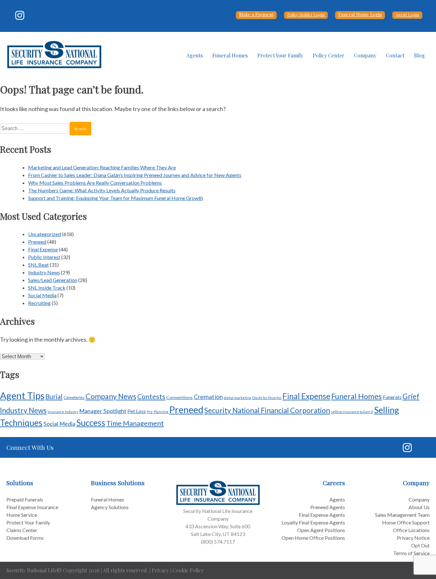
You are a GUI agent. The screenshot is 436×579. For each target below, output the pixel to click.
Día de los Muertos (267, 398)
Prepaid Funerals (24, 499)
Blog (419, 55)
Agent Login (407, 14)
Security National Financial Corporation (267, 410)
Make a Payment (256, 14)
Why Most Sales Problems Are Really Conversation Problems (95, 183)
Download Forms (25, 538)
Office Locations (411, 530)
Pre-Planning (157, 412)
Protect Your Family (280, 55)
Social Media (42, 295)
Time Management (135, 423)
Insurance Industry (63, 412)
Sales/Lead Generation (52, 280)
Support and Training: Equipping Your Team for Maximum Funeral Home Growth (115, 198)
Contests (151, 396)
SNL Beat (38, 265)
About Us (419, 507)
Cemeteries (74, 397)
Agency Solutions (110, 507)
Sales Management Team (402, 515)
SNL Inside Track (46, 288)
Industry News (44, 272)
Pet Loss (136, 411)
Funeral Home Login (360, 14)
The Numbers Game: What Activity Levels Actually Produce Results (102, 190)
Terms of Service (411, 553)
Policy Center (328, 55)
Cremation (208, 396)
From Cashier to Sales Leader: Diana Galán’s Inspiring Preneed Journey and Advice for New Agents (134, 175)
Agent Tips (22, 395)
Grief (410, 396)
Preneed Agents (327, 507)
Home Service (21, 515)
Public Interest (44, 257)
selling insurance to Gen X (352, 412)
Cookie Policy (188, 570)
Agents (194, 55)
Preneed (37, 242)
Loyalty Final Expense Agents (313, 522)
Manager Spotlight (102, 410)
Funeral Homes (230, 55)
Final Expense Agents (322, 515)
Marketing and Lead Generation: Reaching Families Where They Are (102, 167)
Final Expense (43, 249)
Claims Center (21, 530)
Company (365, 55)
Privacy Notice (413, 538)
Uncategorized (44, 234)
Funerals (392, 397)
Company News (111, 396)
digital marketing (237, 398)
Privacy (160, 570)
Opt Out (420, 545)
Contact (395, 55)
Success (90, 423)
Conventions (179, 397)
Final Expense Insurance (32, 507)
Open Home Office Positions (313, 538)
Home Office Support (406, 522)
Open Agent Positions (321, 530)
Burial (54, 396)
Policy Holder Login (306, 14)
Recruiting (39, 303)
